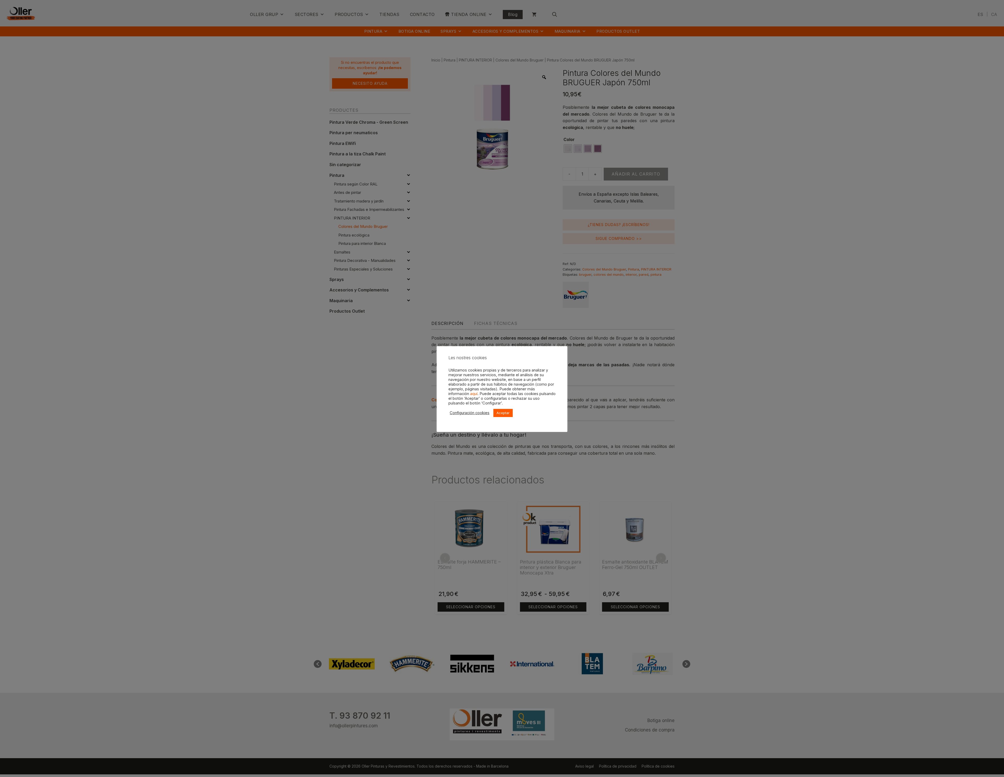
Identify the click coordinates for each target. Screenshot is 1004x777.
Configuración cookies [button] (469, 412)
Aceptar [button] (503, 413)
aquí (473, 393)
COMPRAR (113, 767)
